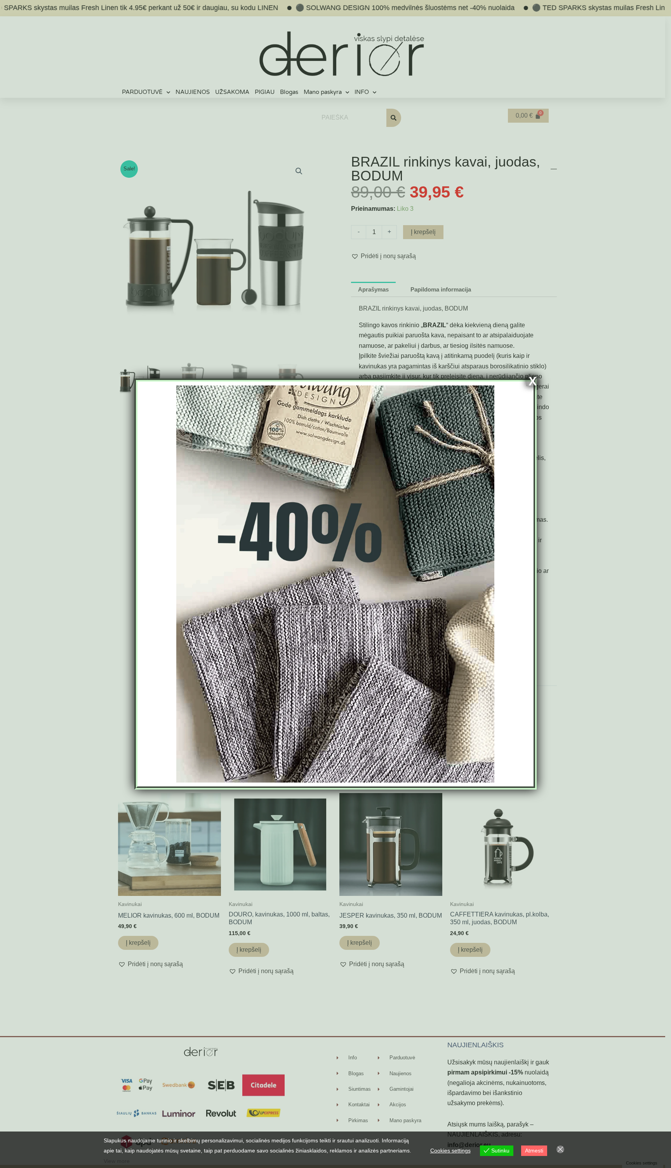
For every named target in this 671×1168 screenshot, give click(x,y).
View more (117, 1161)
